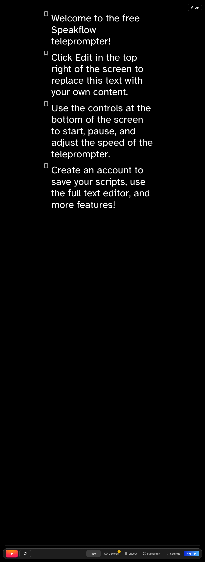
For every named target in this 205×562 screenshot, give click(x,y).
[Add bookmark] (46, 13)
